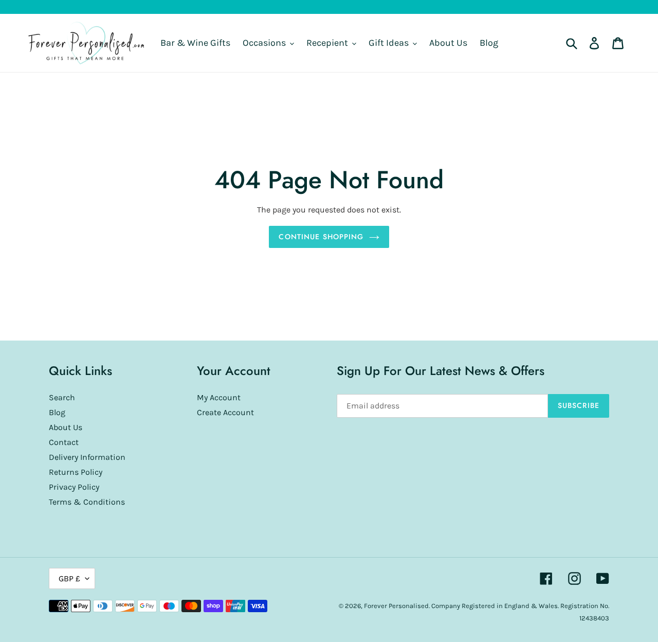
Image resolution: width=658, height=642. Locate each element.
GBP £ (69, 578)
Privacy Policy (74, 487)
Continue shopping (321, 236)
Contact (64, 442)
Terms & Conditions (87, 502)
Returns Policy (75, 472)
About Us (65, 427)
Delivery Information (87, 457)
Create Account (225, 412)
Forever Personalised (396, 606)
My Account (219, 397)
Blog (57, 412)
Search (62, 397)
